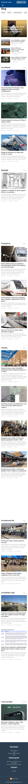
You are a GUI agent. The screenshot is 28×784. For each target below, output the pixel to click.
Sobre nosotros (14, 750)
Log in (14, 752)
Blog (14, 755)
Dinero (4, 12)
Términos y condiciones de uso (14, 761)
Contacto (14, 771)
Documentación (13, 12)
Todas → (25, 67)
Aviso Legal (14, 763)
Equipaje (22, 12)
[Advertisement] (14, 225)
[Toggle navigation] (2, 5)
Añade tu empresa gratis (14, 753)
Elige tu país (15, 778)
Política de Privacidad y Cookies (14, 764)
